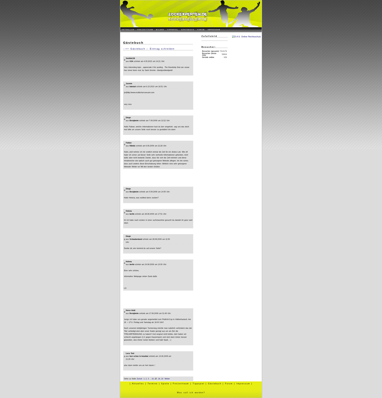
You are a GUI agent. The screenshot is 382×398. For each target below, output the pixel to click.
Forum (201, 29)
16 (153, 379)
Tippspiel (172, 29)
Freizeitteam (145, 29)
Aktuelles (128, 29)
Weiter (167, 379)
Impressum (214, 29)
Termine (153, 383)
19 (162, 379)
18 (159, 379)
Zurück (139, 379)
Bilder (160, 29)
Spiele (165, 383)
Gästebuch (187, 29)
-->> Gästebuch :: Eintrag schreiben (149, 48)
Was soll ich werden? (191, 392)
